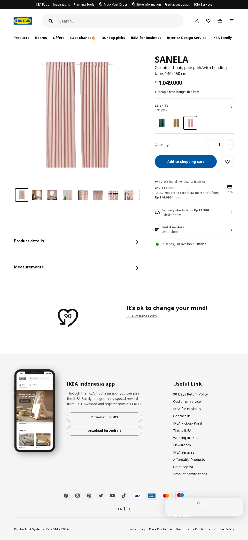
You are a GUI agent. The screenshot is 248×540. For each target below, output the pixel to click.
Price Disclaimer (161, 529)
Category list (183, 466)
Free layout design (177, 4)
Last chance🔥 (83, 37)
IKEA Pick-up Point (187, 423)
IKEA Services (203, 4)
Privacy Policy (135, 529)
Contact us (182, 416)
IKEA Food (42, 4)
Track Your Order (115, 4)
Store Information (148, 4)
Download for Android (104, 431)
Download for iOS (104, 417)
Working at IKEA (186, 437)
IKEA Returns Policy (141, 316)
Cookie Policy (224, 529)
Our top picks (113, 37)
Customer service (187, 401)
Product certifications (190, 474)
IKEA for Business (146, 37)
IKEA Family (222, 37)
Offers (58, 37)
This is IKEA (182, 430)
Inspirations (61, 4)
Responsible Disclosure (193, 529)
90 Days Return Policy (190, 394)
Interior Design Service (187, 37)
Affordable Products (189, 459)
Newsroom (182, 445)
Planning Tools (84, 4)
